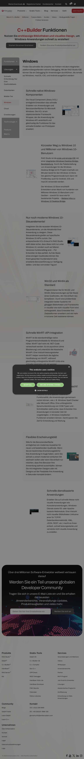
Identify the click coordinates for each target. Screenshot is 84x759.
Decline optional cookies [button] (50, 385)
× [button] (69, 367)
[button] (42, 390)
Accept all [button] (28, 385)
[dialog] (42, 379)
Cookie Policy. (55, 379)
